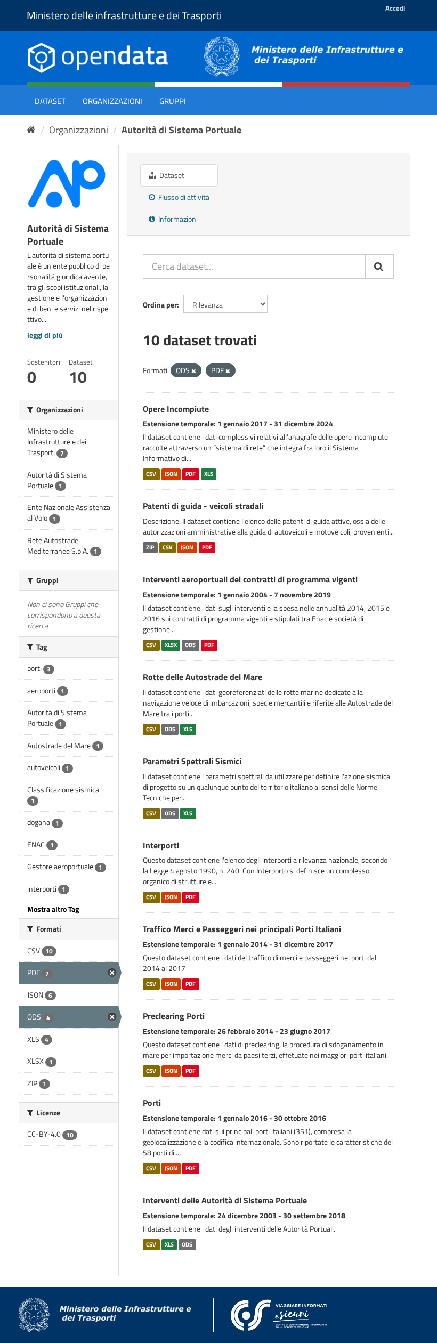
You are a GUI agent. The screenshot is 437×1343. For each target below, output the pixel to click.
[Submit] (379, 266)
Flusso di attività (183, 197)
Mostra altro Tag (53, 909)
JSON (171, 474)
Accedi (395, 8)
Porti (152, 1102)
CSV (151, 474)
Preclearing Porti (174, 1015)
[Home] (31, 130)
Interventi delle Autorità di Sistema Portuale (225, 1200)
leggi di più (45, 335)
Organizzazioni (112, 101)
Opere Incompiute (176, 408)
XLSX (171, 645)
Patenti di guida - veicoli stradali (203, 505)
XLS (208, 474)
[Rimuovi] (193, 371)
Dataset (50, 101)
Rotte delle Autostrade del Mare (202, 676)
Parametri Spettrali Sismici (192, 761)
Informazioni (177, 218)
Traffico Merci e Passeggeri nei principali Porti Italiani (242, 929)
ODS (190, 645)
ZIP (150, 547)
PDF (190, 474)
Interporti (161, 845)
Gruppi (172, 101)
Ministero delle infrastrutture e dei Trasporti (124, 15)
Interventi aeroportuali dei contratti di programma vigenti (250, 579)
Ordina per (160, 304)
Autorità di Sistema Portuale (181, 130)
